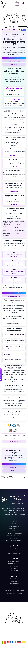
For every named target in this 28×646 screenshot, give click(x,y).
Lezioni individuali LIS (14, 538)
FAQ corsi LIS (14, 568)
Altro (23, 30)
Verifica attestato (14, 441)
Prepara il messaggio (14, 58)
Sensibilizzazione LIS (14, 526)
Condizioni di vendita (14, 583)
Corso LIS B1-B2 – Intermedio (14, 533)
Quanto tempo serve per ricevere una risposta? (13, 360)
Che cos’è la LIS (14, 566)
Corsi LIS (4, 30)
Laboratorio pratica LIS (14, 553)
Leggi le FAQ (14, 64)
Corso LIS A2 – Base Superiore (14, 531)
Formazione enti (14, 191)
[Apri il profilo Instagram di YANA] (13, 606)
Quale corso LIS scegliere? (14, 30)
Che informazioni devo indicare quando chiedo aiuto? (14, 335)
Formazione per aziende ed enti (14, 540)
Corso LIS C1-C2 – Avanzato (14, 536)
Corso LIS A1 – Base (14, 528)
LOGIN (24, 4)
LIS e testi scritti (14, 551)
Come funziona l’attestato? (14, 445)
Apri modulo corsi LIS (14, 293)
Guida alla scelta (14, 467)
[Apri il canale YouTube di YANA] (17, 606)
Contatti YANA (14, 579)
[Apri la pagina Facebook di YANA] (10, 606)
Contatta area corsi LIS (14, 563)
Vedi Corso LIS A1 (14, 155)
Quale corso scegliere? (14, 561)
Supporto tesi (14, 204)
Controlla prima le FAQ (14, 296)
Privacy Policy (14, 581)
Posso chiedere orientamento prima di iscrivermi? (14, 341)
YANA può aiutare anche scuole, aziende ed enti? (12, 347)
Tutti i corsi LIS (14, 470)
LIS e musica (14, 548)
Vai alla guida (14, 166)
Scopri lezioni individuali (14, 179)
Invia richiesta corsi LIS (14, 61)
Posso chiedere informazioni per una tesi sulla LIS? (13, 353)
